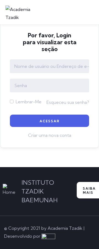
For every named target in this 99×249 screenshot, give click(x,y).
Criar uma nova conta (49, 135)
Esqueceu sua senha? (67, 102)
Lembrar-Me (28, 101)
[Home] (9, 190)
